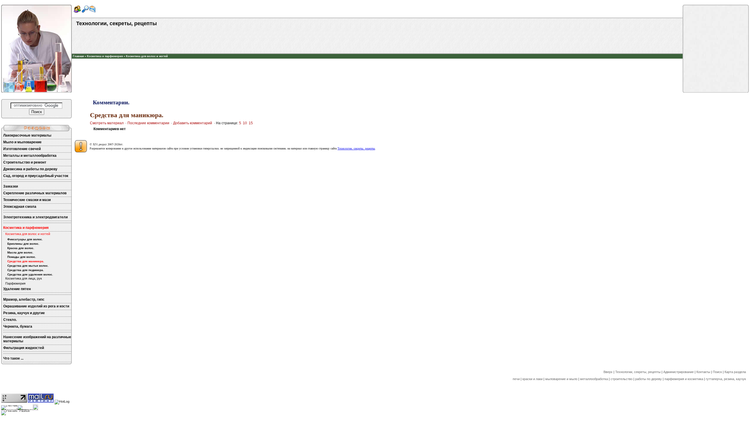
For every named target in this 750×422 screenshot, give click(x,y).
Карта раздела (735, 372)
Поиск (717, 372)
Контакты (703, 372)
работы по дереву (648, 379)
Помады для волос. (21, 256)
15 (251, 123)
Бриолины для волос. (23, 243)
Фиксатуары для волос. (25, 239)
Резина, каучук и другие (24, 313)
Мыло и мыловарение (22, 142)
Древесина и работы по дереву (30, 169)
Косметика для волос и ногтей (147, 56)
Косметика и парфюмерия (105, 56)
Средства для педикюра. (25, 270)
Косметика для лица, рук (23, 278)
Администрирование (678, 372)
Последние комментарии (148, 123)
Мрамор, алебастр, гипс (24, 299)
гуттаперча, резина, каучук (726, 379)
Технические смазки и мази (27, 200)
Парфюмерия (15, 283)
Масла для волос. (20, 252)
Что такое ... (13, 358)
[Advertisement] (377, 67)
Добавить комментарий (192, 123)
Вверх (608, 372)
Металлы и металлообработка (30, 156)
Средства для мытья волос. (28, 265)
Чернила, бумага (17, 326)
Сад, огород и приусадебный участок (35, 176)
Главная (78, 56)
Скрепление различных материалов (35, 193)
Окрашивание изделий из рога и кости (36, 306)
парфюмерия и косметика (683, 379)
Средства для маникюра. (25, 261)
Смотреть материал (107, 123)
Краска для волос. (20, 248)
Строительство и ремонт (24, 162)
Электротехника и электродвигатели (35, 217)
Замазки (10, 186)
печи (516, 379)
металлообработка (594, 379)
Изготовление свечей (22, 149)
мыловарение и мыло (561, 379)
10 (245, 123)
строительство (622, 379)
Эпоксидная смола (19, 207)
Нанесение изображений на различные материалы (37, 339)
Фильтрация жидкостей (23, 348)
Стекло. (10, 320)
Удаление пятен (17, 289)
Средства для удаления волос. (30, 274)
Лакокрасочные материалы (27, 135)
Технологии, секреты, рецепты (356, 148)
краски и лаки (532, 379)
